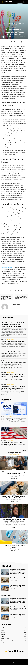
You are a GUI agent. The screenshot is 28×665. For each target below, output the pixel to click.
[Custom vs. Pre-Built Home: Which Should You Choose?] (5, 588)
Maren (14, 527)
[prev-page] (12, 554)
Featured (3, 440)
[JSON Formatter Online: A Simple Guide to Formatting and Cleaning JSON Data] (14, 408)
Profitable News (14, 478)
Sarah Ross (8, 36)
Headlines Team (14, 501)
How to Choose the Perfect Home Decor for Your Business (18, 578)
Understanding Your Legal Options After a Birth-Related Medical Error (14, 497)
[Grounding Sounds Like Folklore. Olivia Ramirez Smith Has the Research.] (14, 511)
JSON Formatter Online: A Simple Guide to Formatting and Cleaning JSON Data (13, 364)
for (18, 133)
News (2, 321)
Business (3, 339)
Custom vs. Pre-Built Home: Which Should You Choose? (17, 586)
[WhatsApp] (21, 41)
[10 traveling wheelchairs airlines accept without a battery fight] (14, 463)
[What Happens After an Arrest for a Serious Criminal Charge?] (14, 433)
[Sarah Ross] (3, 37)
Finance (3, 350)
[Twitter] (14, 41)
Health (4, 23)
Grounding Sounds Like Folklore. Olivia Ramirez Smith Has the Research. (14, 520)
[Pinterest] (18, 41)
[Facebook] (11, 41)
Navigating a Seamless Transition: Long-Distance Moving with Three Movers (6, 298)
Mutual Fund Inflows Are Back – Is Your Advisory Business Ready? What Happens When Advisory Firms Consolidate (18, 571)
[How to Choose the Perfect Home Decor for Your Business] (5, 580)
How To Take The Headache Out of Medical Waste (14, 546)
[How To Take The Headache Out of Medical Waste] (14, 537)
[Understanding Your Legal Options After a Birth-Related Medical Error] (14, 488)
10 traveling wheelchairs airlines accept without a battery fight (14, 472)
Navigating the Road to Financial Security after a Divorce (21, 297)
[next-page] (15, 554)
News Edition (14, 550)
